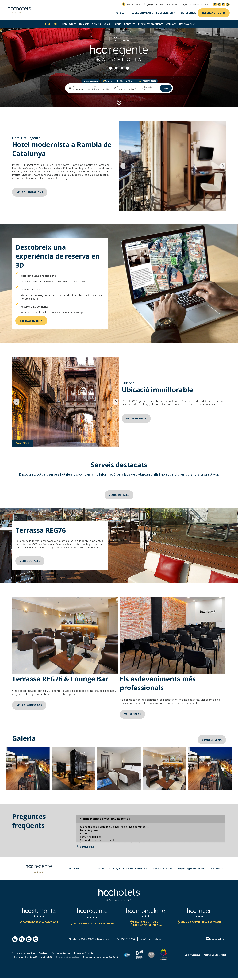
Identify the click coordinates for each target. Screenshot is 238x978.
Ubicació (84, 23)
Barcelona (188, 12)
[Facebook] (219, 4)
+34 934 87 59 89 (162, 868)
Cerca (165, 88)
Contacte (129, 23)
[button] (122, 166)
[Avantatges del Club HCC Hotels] (104, 81)
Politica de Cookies (61, 953)
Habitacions (69, 23)
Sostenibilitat (166, 12)
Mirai (223, 954)
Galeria (117, 23)
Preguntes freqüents (150, 23)
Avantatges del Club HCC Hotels (120, 81)
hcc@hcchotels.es (150, 939)
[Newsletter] (207, 938)
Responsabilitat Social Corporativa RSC (33, 957)
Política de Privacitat (84, 953)
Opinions (171, 23)
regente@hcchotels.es (191, 868)
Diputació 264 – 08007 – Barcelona (88, 939)
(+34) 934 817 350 (125, 939)
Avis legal (43, 953)
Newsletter (217, 939)
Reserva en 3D (187, 23)
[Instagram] (215, 4)
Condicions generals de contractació (100, 957)
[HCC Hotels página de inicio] (19, 10)
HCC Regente (50, 23)
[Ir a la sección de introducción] (119, 102)
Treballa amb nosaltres (23, 953)
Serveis (96, 23)
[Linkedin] (223, 4)
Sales (107, 23)
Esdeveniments (142, 12)
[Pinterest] (228, 4)
